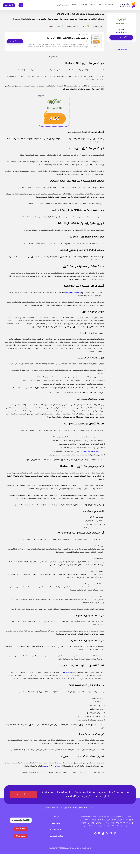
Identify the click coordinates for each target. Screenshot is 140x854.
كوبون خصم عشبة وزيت (95, 188)
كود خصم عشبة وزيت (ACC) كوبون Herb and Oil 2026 (67, 38)
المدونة (84, 5)
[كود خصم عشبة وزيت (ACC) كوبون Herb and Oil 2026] (96, 39)
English (75, 5)
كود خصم (93, 5)
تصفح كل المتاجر (121, 49)
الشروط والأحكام (56, 830)
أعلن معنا (8, 5)
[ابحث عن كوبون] (20, 5)
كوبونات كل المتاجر (106, 5)
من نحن (56, 817)
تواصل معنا (56, 823)
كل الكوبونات (50, 139)
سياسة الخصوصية (56, 836)
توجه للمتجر (120, 38)
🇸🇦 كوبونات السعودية (21, 820)
